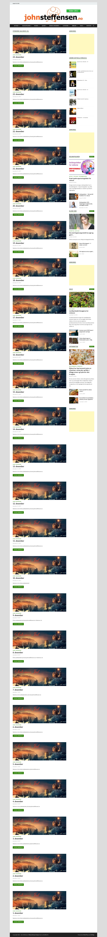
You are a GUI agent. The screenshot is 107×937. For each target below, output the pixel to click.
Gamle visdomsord (17, 54)
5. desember (18, 764)
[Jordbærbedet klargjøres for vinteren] (81, 300)
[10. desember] (39, 565)
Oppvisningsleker (83, 176)
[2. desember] (39, 863)
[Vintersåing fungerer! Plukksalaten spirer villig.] (73, 338)
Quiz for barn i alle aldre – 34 (82, 61)
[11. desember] (39, 528)
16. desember (18, 355)
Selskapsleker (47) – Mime (82, 80)
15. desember (18, 392)
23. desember (18, 94)
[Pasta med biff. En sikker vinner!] (73, 390)
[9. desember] (39, 602)
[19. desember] (39, 230)
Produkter (79, 366)
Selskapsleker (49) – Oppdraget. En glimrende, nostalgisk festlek (86, 204)
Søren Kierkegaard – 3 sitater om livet (85, 244)
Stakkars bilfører (80, 108)
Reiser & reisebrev (54, 25)
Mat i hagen (71, 308)
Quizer (44, 25)
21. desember (18, 168)
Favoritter (71, 230)
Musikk (36, 25)
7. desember (18, 690)
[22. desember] (39, 118)
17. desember (18, 317)
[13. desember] (39, 453)
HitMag (92, 934)
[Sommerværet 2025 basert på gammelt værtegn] (73, 330)
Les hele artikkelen (18, 65)
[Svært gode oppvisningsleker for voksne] (81, 167)
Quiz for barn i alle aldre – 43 (82, 89)
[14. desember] (39, 416)
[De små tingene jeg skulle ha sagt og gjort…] (81, 222)
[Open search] (93, 25)
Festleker (76, 176)
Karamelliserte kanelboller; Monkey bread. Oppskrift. (86, 398)
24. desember (18, 57)
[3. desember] (39, 826)
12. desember (18, 503)
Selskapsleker (26, 25)
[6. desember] (39, 714)
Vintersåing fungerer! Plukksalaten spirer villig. (85, 339)
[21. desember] (39, 156)
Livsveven (65, 25)
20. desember (18, 206)
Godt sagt (77, 230)
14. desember (18, 429)
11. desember (18, 541)
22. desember (18, 131)
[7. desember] (39, 677)
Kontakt (88, 25)
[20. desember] (39, 193)
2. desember (18, 876)
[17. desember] (39, 304)
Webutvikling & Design (34, 934)
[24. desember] (39, 44)
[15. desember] (39, 379)
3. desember (18, 838)
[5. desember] (39, 751)
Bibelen (74, 25)
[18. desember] (39, 267)
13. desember (18, 466)
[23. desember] (39, 81)
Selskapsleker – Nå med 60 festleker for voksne (86, 194)
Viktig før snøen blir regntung (82, 98)
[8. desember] (39, 640)
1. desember (18, 913)
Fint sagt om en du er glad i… (86, 251)
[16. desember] (39, 342)
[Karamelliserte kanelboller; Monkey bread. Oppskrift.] (73, 398)
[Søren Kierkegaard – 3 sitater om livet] (73, 243)
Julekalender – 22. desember (82, 117)
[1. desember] (39, 900)
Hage (81, 25)
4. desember (18, 801)
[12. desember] (39, 491)
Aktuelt (16, 25)
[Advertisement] (81, 44)
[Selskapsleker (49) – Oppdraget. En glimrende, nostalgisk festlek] (73, 202)
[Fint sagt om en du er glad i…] (73, 251)
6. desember (18, 727)
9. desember (18, 615)
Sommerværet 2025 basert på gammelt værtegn (86, 330)
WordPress (86, 934)
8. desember (18, 652)
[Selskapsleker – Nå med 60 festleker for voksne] (73, 194)
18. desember (18, 280)
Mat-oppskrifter (73, 366)
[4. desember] (39, 788)
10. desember (18, 578)
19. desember (18, 243)
